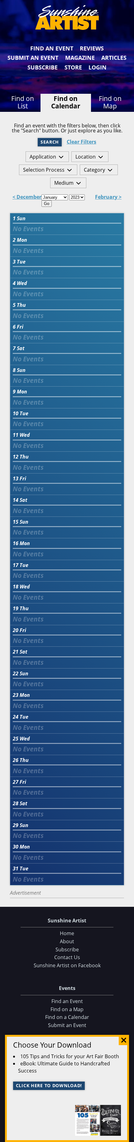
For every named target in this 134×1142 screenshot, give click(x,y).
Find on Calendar (65, 102)
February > (108, 197)
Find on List (22, 102)
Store (73, 67)
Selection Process (44, 169)
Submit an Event (32, 57)
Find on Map (110, 102)
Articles (114, 57)
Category (94, 169)
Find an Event (51, 48)
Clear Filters (81, 142)
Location (85, 156)
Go (46, 203)
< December (26, 197)
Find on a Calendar (67, 1017)
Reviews (92, 48)
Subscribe (42, 67)
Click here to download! (49, 1085)
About (67, 941)
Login (98, 67)
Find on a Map (67, 1009)
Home (67, 933)
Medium (64, 182)
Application (43, 156)
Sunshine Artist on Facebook (67, 965)
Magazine (80, 57)
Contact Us (67, 957)
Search (50, 142)
